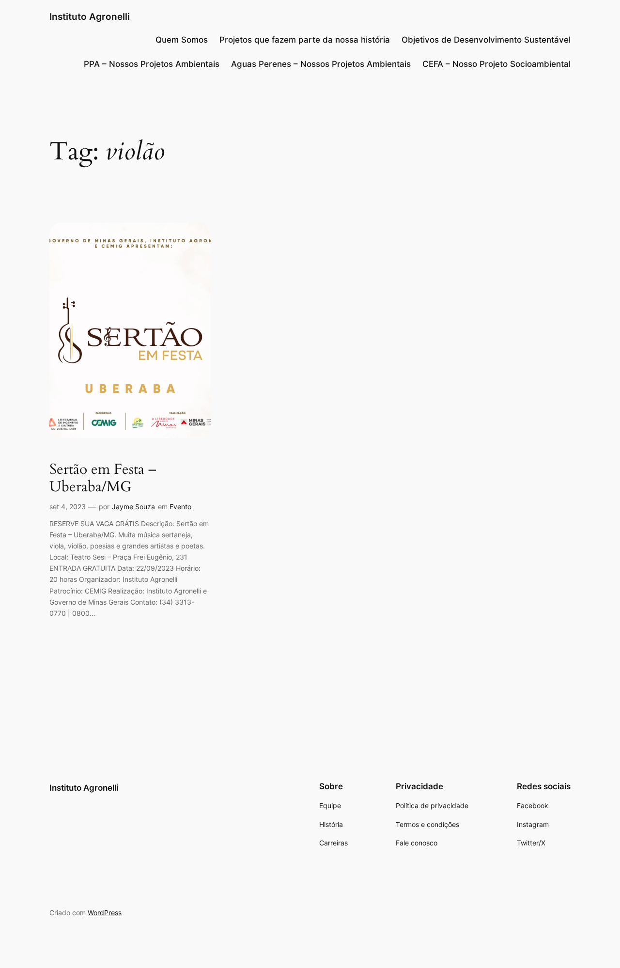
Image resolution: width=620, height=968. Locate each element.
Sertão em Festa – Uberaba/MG (102, 478)
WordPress (105, 912)
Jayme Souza (133, 506)
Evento (180, 506)
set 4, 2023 (67, 506)
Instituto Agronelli (89, 16)
